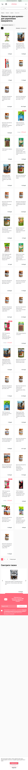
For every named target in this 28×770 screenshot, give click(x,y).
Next (26, 582)
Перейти (19, 0)
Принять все (14, 763)
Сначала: (18, 28)
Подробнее (14, 767)
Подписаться (22, 606)
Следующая (13, 559)
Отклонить (14, 765)
